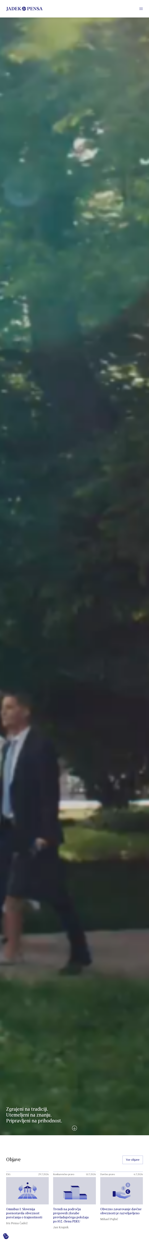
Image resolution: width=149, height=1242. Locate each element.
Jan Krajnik (61, 1227)
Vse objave (133, 1160)
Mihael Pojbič (109, 1219)
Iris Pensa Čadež (17, 1223)
